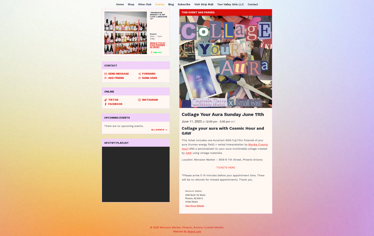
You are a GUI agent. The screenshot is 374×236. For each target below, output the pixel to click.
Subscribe (184, 4)
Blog (171, 4)
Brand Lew (194, 231)
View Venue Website (194, 205)
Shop (131, 4)
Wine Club (144, 4)
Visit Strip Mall (203, 4)
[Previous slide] (106, 32)
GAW (189, 152)
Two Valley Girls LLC (230, 4)
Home (120, 4)
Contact (253, 4)
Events (159, 4)
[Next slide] (144, 32)
